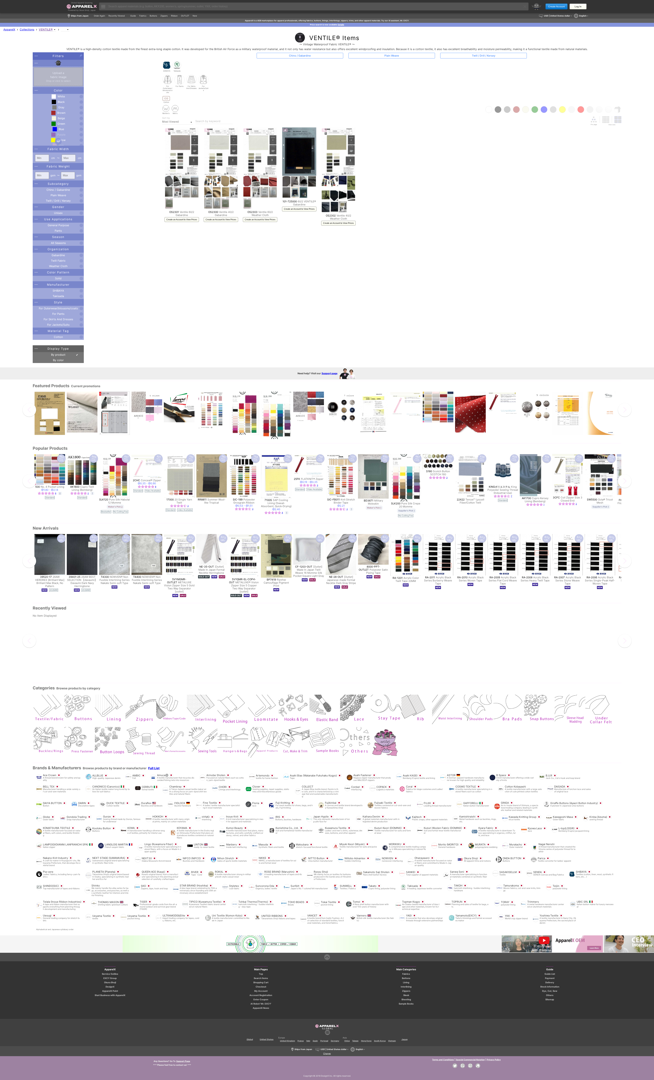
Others (549, 995)
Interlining (406, 986)
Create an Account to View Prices (181, 219)
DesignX (110, 986)
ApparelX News (261, 1008)
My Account (261, 991)
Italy (308, 1041)
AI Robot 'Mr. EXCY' (261, 1003)
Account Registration (261, 995)
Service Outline (110, 974)
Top (261, 974)
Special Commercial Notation (470, 1059)
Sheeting (406, 999)
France (301, 1041)
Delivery (549, 982)
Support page (329, 373)
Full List (154, 768)
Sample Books (406, 1003)
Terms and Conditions (443, 1059)
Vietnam (392, 1041)
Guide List (549, 974)
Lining (406, 982)
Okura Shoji (110, 982)
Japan (404, 1039)
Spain (315, 1041)
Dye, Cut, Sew (549, 991)
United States (267, 1039)
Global (250, 1039)
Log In (578, 6)
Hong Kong (366, 1041)
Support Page (183, 1061)
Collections (27, 29)
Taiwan (355, 1041)
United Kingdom (287, 1041)
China (347, 1041)
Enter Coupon (260, 999)
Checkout (261, 986)
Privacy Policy (494, 1059)
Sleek (406, 995)
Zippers (406, 991)
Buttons (406, 978)
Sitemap (549, 999)
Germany (335, 1041)
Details (341, 25)
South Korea (380, 1041)
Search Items (261, 978)
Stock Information (549, 986)
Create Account (556, 6)
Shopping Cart (260, 982)
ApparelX (9, 29)
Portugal (324, 1041)
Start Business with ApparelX (110, 995)
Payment (550, 978)
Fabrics (406, 974)
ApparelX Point (110, 991)
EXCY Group (110, 978)
